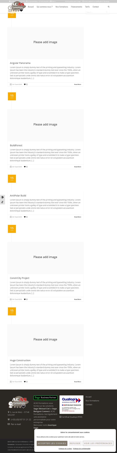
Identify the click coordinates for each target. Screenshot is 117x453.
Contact (96, 7)
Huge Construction (20, 360)
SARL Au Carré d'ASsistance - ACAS (22, 442)
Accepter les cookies (52, 443)
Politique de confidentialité (81, 449)
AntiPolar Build (18, 195)
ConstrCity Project (19, 278)
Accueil (31, 7)
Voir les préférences (98, 443)
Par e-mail (16, 424)
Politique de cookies (65, 449)
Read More (77, 84)
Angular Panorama (20, 63)
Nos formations (62, 7)
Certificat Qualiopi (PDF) (71, 417)
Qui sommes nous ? (45, 7)
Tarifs (87, 7)
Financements (76, 7)
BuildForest (16, 145)
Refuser (75, 443)
